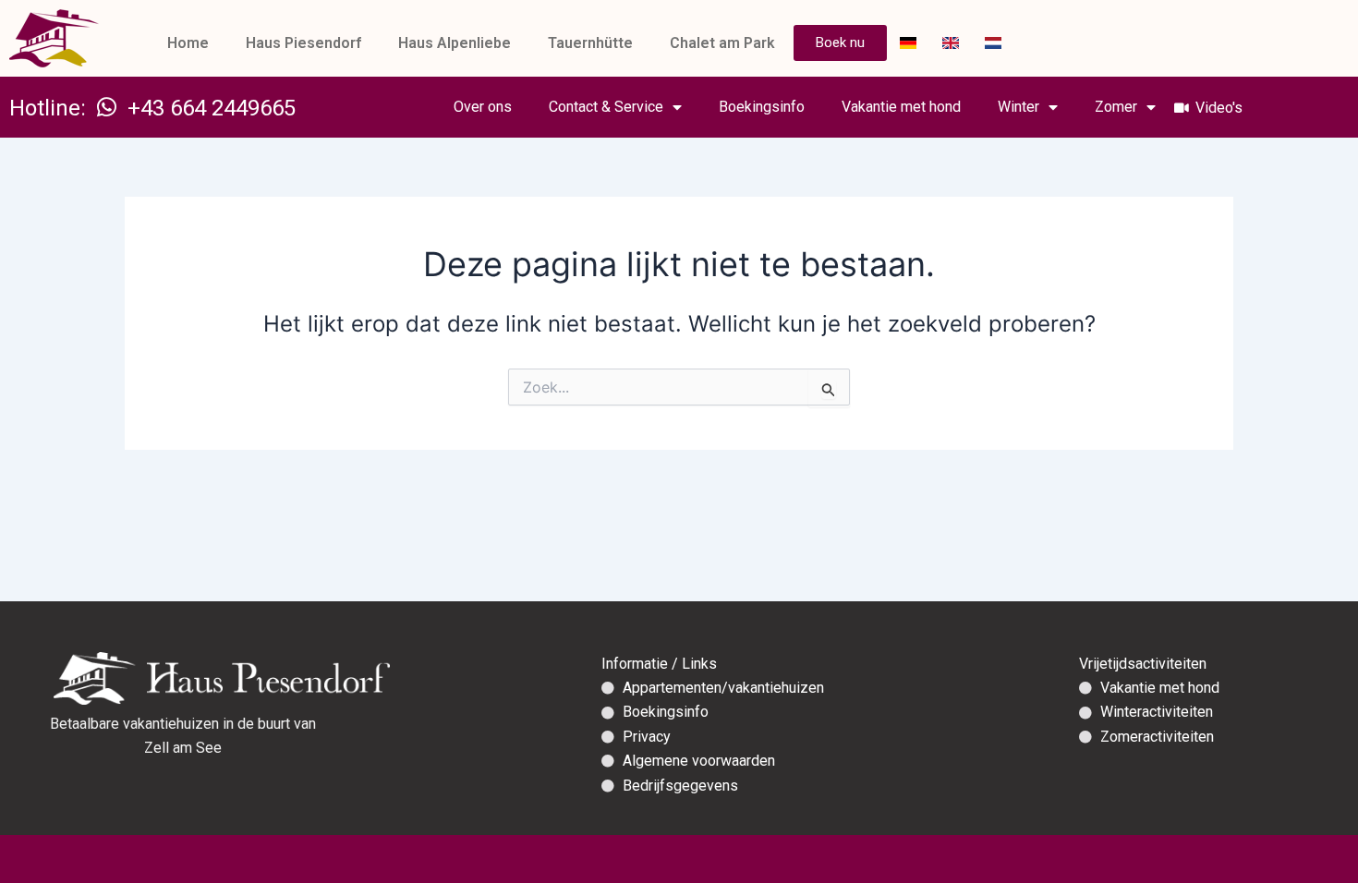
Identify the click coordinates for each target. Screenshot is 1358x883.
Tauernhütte (590, 43)
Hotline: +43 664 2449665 (152, 108)
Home (188, 43)
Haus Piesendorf (303, 43)
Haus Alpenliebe (454, 43)
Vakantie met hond (901, 106)
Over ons (483, 106)
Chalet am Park (722, 43)
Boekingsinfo (762, 106)
